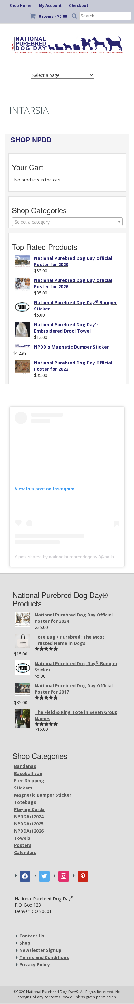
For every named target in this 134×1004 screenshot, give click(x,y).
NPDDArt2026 (29, 831)
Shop (24, 943)
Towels (22, 838)
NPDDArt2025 (29, 824)
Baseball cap (28, 773)
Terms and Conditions (44, 957)
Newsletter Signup (40, 950)
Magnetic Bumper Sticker (42, 795)
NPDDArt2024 (29, 816)
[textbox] (67, 222)
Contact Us (31, 936)
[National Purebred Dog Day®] (67, 43)
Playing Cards (29, 809)
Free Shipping (29, 781)
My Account (50, 5)
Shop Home (20, 5)
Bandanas (25, 766)
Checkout (78, 5)
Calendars (25, 852)
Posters (22, 845)
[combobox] (67, 221)
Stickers (23, 788)
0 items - (53, 16)
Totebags (25, 802)
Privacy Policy (34, 964)
